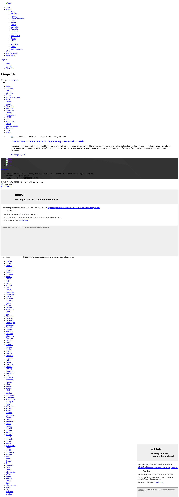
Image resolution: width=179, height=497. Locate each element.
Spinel (13, 47)
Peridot (13, 22)
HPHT (13, 40)
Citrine (13, 33)
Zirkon (13, 38)
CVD (13, 42)
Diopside (14, 27)
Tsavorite (9, 128)
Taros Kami (10, 55)
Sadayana (15, 80)
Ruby (13, 11)
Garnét (13, 25)
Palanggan (5, 169)
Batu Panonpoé (17, 49)
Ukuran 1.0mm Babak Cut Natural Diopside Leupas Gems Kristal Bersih (47, 141)
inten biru (14, 14)
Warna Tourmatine (18, 18)
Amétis (8, 91)
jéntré (24, 155)
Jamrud (13, 16)
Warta (8, 51)
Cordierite (14, 31)
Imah (8, 7)
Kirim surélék (6, 186)
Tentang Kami (11, 53)
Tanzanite (14, 29)
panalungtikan (16, 155)
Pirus (8, 130)
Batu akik (14, 44)
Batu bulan (10, 121)
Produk (8, 9)
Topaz (13, 20)
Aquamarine (15, 36)
